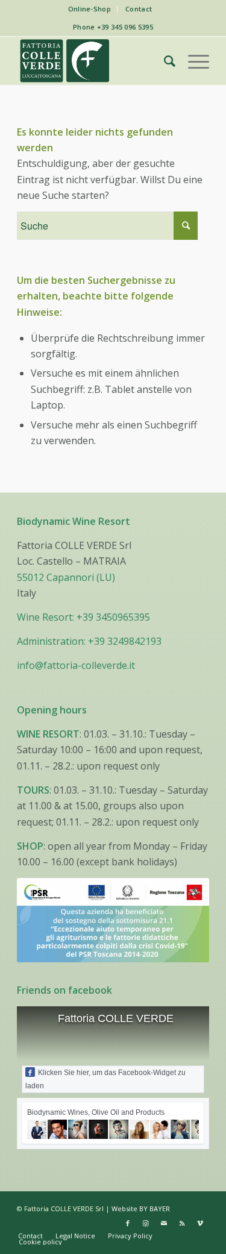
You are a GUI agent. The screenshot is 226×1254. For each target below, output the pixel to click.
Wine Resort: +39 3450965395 (83, 617)
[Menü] (192, 61)
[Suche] (163, 61)
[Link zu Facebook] (128, 1223)
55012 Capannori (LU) (66, 577)
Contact (138, 8)
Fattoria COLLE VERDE (116, 1018)
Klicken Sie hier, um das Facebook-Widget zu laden (105, 1079)
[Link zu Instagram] (146, 1223)
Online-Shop (89, 8)
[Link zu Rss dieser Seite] (182, 1223)
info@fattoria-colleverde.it (76, 665)
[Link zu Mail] (164, 1223)
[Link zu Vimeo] (200, 1223)
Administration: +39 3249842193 (89, 641)
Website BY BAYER (140, 1208)
